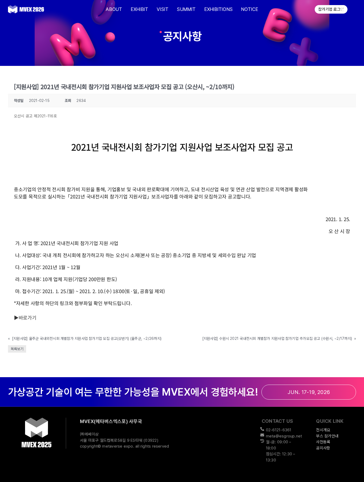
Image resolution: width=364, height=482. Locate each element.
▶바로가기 (25, 317)
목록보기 (17, 349)
